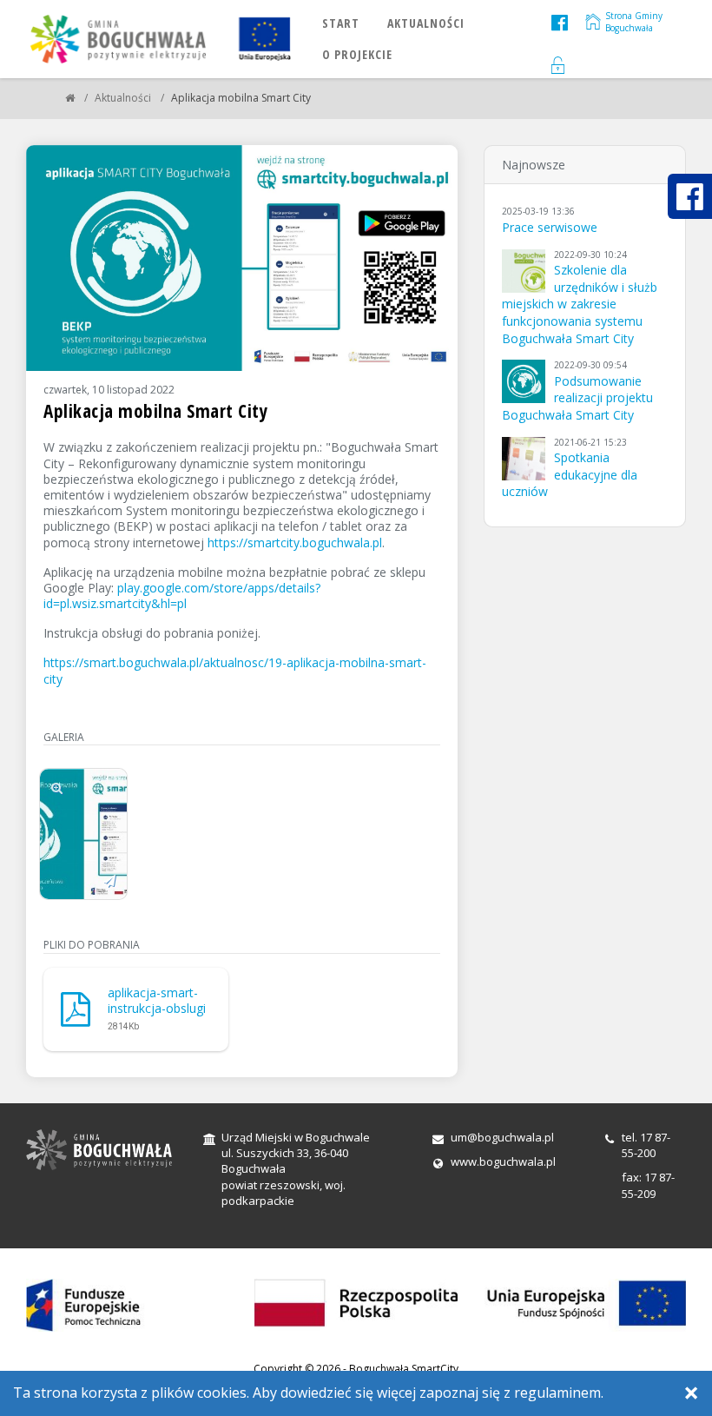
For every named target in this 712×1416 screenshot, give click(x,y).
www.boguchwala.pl (503, 1161)
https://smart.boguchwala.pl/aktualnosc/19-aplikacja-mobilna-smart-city (234, 670)
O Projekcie (357, 54)
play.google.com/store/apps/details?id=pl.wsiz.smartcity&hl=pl (181, 595)
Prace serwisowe (549, 227)
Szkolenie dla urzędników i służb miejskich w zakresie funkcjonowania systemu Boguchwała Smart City (579, 303)
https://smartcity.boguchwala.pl (295, 542)
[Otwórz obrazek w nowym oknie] (109, 881)
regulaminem (557, 1392)
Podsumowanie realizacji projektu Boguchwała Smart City (577, 398)
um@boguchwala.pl (502, 1137)
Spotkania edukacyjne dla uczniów (569, 474)
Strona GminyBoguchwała (634, 22)
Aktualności (426, 23)
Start (340, 23)
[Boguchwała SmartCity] (70, 97)
